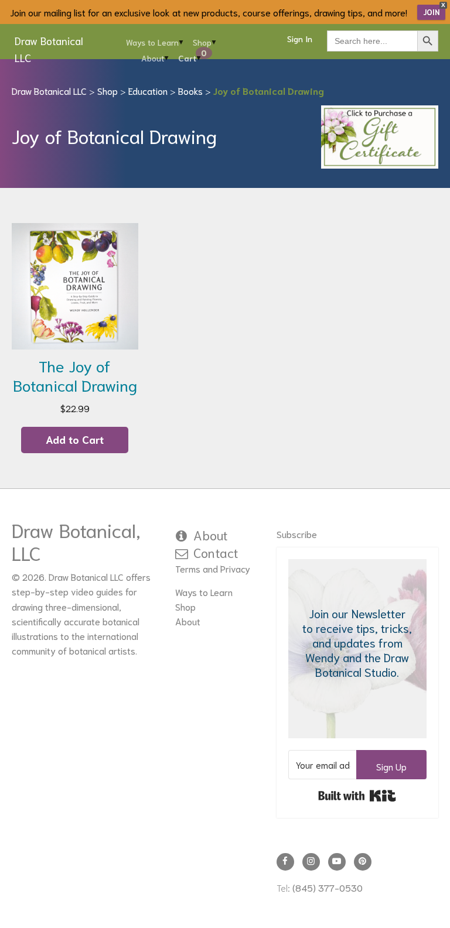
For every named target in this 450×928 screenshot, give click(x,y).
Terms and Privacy (212, 568)
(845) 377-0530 (327, 887)
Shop (202, 42)
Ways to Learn (152, 42)
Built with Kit (357, 795)
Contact (215, 552)
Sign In (299, 38)
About (152, 58)
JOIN (431, 12)
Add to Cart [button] (75, 439)
